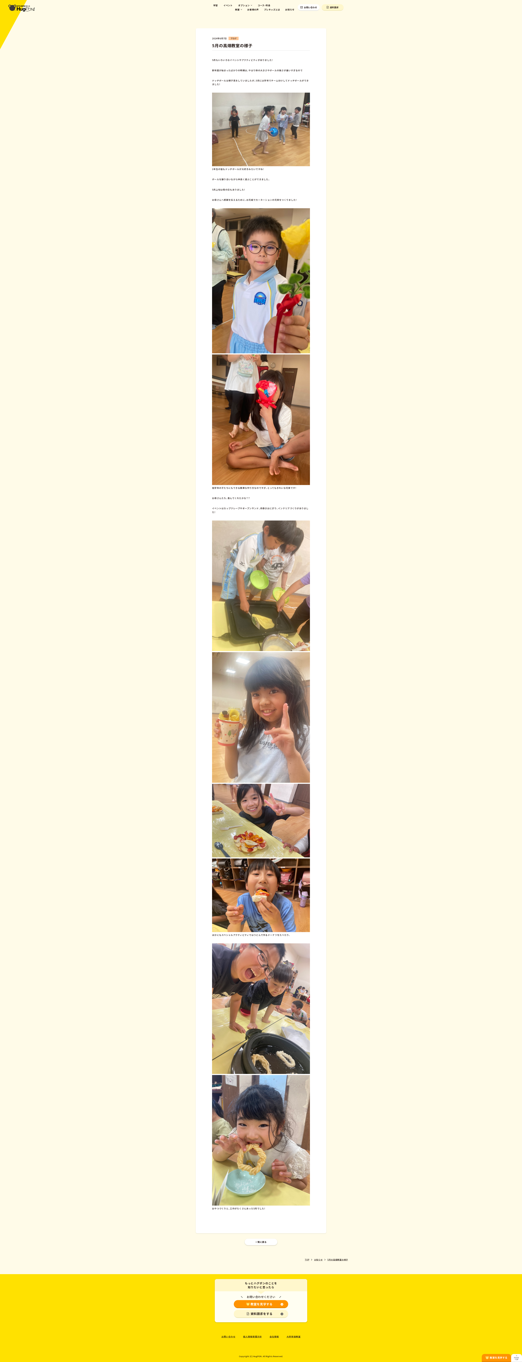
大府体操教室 (294, 1336)
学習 (215, 5)
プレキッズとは (272, 9)
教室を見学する (262, 1304)
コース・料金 (264, 5)
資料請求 (334, 7)
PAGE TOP (516, 1359)
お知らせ (289, 9)
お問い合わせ (310, 7)
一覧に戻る (261, 1242)
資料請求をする (262, 1313)
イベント (228, 5)
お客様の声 (253, 9)
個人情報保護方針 (252, 1336)
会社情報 (274, 1336)
